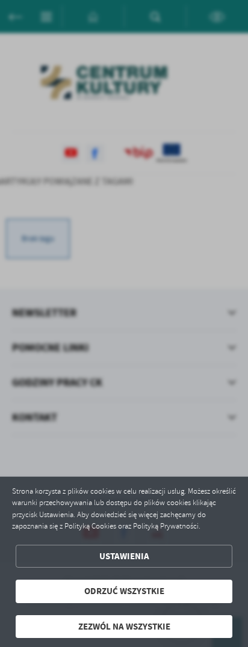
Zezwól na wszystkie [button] (124, 627)
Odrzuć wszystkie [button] (124, 591)
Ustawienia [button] (124, 556)
